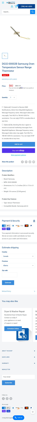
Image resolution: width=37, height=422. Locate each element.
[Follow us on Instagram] (7, 398)
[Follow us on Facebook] (3, 398)
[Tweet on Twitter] (30, 161)
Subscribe (8, 383)
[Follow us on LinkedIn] (10, 398)
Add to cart (18, 144)
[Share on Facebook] (22, 161)
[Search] (32, 12)
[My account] (12, 6)
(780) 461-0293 (26, 6)
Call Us (20, 418)
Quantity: (5, 97)
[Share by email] (33, 161)
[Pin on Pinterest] (26, 161)
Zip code (5, 270)
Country (4, 252)
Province (5, 261)
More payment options (18, 155)
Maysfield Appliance (9, 79)
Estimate (8, 283)
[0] (16, 6)
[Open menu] (3, 2)
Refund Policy (6, 291)
